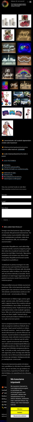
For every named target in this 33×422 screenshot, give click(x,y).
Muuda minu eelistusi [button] (20, 416)
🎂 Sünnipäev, (6, 165)
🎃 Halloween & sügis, (9, 173)
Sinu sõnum (5, 208)
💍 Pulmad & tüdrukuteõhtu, (11, 167)
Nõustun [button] (19, 409)
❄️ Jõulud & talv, (7, 175)
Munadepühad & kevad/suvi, (13, 177)
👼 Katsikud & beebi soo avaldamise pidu (15, 169)
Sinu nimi (4, 195)
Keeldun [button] (19, 412)
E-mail (3, 201)
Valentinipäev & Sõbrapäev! (12, 179)
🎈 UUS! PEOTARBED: (9, 161)
